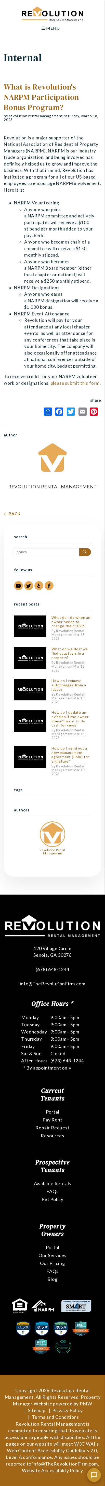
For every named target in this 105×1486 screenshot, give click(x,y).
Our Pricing (52, 1263)
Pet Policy (52, 1199)
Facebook (60, 412)
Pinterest (95, 412)
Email (83, 412)
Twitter (72, 412)
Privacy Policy (67, 1410)
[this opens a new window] (20, 1305)
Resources (52, 1135)
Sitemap (37, 1410)
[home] (52, 13)
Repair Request (52, 1127)
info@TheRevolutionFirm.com (52, 983)
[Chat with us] (94, 1475)
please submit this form (75, 383)
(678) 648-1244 (52, 969)
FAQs (52, 1191)
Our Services (52, 1255)
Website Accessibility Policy (52, 1470)
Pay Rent (52, 1119)
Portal (52, 1112)
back (14, 513)
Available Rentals (52, 1183)
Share (49, 412)
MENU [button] (52, 28)
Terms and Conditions (55, 1417)
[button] (18, 585)
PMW (86, 1403)
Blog (52, 1279)
